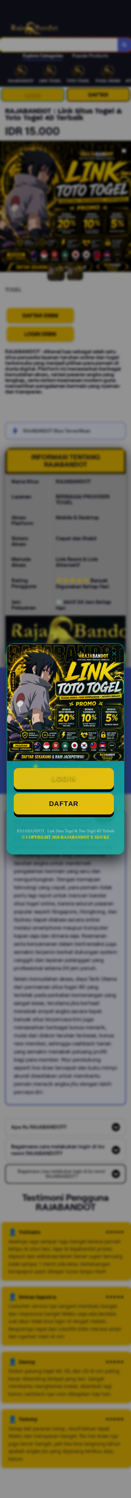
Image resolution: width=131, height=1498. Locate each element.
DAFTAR (64, 803)
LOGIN (64, 778)
